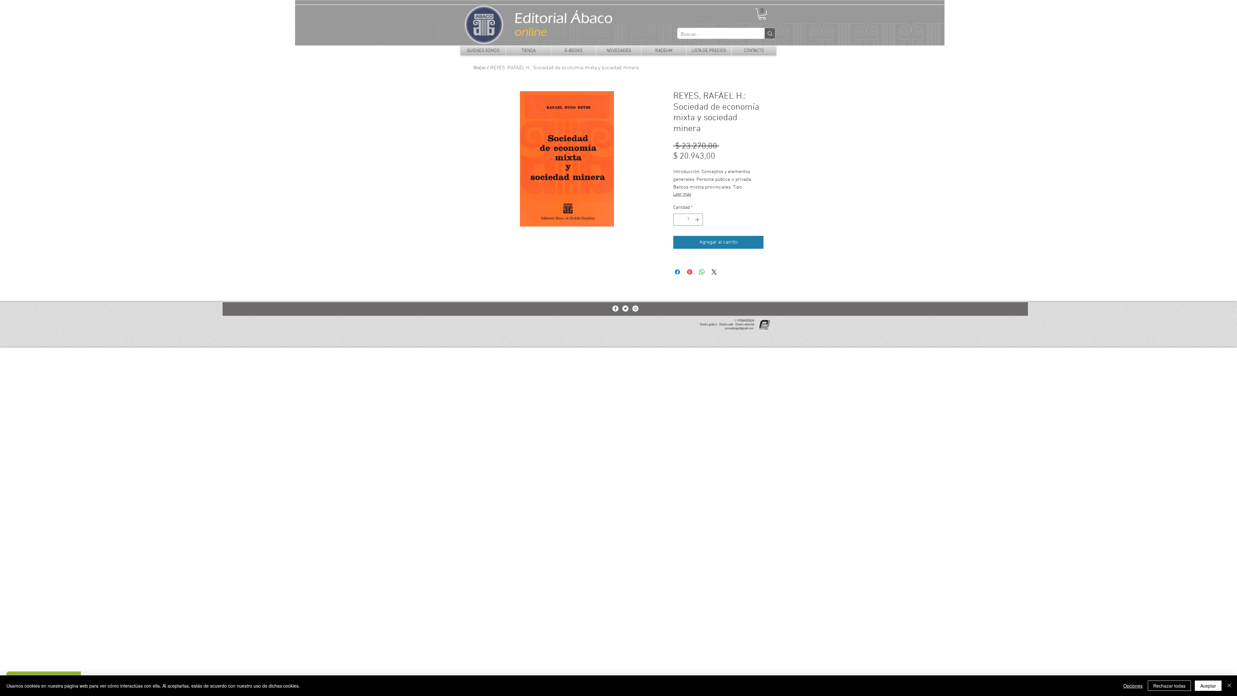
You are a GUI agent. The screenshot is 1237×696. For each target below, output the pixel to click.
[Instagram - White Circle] (635, 308)
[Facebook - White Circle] (615, 308)
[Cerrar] (1229, 686)
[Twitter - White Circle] (625, 308)
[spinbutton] (688, 219)
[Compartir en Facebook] (677, 272)
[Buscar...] (769, 33)
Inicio (479, 68)
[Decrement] (678, 219)
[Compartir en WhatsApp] (702, 272)
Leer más (682, 194)
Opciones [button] (1133, 685)
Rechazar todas (1169, 685)
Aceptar (1208, 685)
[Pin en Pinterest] (690, 272)
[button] (762, 14)
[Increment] (698, 219)
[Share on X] (714, 272)
